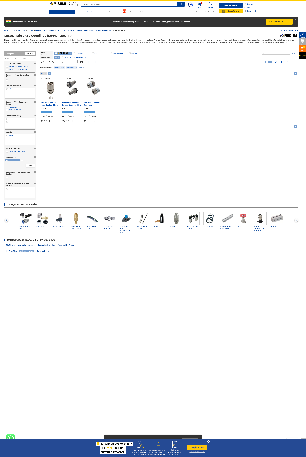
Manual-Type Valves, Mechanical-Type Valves (125, 229)
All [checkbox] (58, 57)
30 (42, 73)
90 (49, 73)
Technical (167, 12)
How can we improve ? (287, 30)
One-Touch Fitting (11, 251)
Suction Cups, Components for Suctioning (259, 228)
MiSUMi (52, 3)
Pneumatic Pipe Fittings (85, 30)
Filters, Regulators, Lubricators (193, 227)
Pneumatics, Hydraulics (65, 30)
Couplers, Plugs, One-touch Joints (75, 227)
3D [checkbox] (95, 62)
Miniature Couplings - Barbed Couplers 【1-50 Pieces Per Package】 (72, 104)
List (277, 62)
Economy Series (115, 12)
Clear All (30, 54)
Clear (30, 166)
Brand (89, 12)
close (208, 441)
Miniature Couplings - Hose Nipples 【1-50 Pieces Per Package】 (50, 104)
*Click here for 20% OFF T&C (197, 451)
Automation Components (44, 30)
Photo (270, 62)
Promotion (188, 12)
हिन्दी (248, 7)
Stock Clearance (145, 12)
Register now (197, 447)
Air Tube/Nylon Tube (91, 227)
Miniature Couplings (103, 30)
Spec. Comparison (289, 62)
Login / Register (230, 5)
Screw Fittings (40, 226)
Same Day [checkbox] (67, 57)
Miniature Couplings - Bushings (92, 103)
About (206, 12)
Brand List (21, 30)
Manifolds (273, 226)
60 (45, 73)
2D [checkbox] (89, 62)
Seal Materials (208, 226)
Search (181, 4)
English (250, 4)
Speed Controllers (59, 226)
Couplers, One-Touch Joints (108, 227)
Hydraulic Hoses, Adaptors (142, 227)
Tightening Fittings (43, 251)
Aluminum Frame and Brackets (225, 227)
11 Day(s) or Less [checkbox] (81, 57)
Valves (239, 226)
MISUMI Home (9, 30)
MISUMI (30, 30)
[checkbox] (20, 66)
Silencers (156, 226)
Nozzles (172, 226)
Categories (62, 12)
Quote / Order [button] (233, 11)
